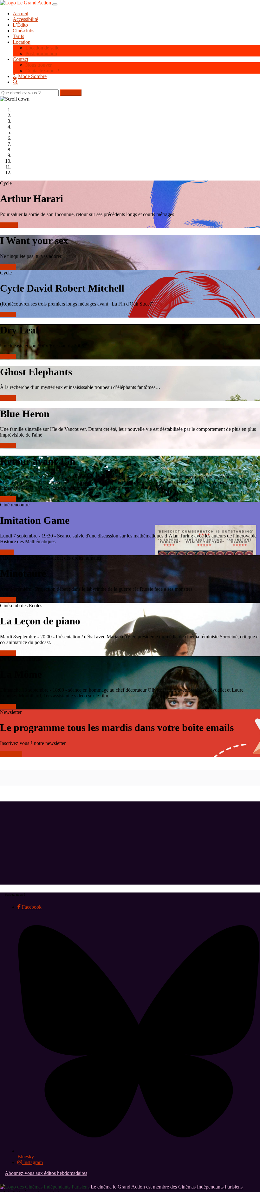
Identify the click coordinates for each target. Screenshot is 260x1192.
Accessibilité (25, 19)
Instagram (32, 1162)
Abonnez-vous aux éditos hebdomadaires (46, 1173)
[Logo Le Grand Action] (26, 2)
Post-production (41, 53)
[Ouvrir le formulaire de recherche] (136, 81)
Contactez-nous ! (42, 70)
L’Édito (20, 25)
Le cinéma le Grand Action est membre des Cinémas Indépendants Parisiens (166, 1186)
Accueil (20, 13)
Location (21, 42)
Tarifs (18, 36)
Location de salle (42, 47)
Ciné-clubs (23, 30)
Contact (20, 59)
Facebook (31, 907)
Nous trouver (38, 65)
